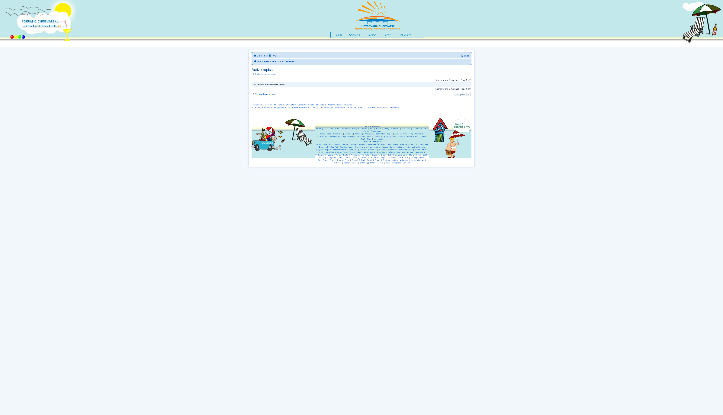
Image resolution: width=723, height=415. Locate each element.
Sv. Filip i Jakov (417, 157)
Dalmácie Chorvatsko (372, 141)
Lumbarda (353, 149)
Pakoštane (369, 152)
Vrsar (426, 128)
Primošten (355, 154)
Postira (330, 154)
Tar (403, 128)
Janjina (377, 147)
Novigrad (356, 128)
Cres (329, 133)
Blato (383, 144)
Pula (372, 128)
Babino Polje (321, 144)
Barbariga (320, 128)
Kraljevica (369, 133)
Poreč (364, 128)
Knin (408, 147)
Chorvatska (291, 104)
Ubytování (354, 35)
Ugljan (395, 160)
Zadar (354, 162)
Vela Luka (404, 160)
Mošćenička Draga (337, 136)
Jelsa (392, 147)
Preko (345, 154)
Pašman (391, 152)
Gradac (343, 147)
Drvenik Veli (423, 144)
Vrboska (338, 162)
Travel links (395, 107)
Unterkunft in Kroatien (262, 107)
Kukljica (319, 149)
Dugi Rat (334, 147)
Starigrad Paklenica (335, 157)
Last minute (404, 35)
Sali (384, 154)
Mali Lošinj (408, 133)
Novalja (351, 136)
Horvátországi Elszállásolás (332, 107)
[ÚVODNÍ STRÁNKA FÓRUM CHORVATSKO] (38, 23)
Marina (382, 149)
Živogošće (396, 162)
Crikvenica (337, 133)
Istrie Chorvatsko (372, 125)
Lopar (389, 133)
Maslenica (392, 149)
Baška (322, 133)
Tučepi (362, 160)
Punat (410, 136)
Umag (409, 128)
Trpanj (378, 160)
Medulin (346, 128)
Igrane (364, 147)
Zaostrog (364, 162)
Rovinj (386, 128)
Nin (322, 152)
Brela (395, 144)
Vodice (347, 162)
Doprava (372, 35)
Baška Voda (334, 144)
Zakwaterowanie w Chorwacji (305, 107)
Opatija (386, 136)
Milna (417, 149)
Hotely (387, 35)
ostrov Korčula (418, 147)
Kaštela (400, 147)
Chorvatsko (258, 104)
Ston (348, 157)
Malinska (419, 133)
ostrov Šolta (344, 160)
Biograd (361, 144)
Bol (389, 144)
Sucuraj (355, 157)
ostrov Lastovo (339, 149)
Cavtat (412, 144)
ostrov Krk (380, 133)
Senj (363, 139)
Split (425, 154)
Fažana (329, 128)
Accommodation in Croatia (340, 104)
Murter (425, 149)
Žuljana (406, 162)
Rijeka (423, 136)
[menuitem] (272, 55)
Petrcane (401, 152)
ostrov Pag (380, 152)
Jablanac (348, 133)
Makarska (372, 149)
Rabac (378, 128)
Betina (345, 144)
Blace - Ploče (373, 144)
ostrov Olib (342, 152)
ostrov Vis (415, 160)
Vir (423, 160)
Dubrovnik (323, 147)
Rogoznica (376, 154)
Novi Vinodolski (364, 136)
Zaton (372, 162)
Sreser (321, 157)
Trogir (369, 160)
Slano (411, 154)
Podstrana (320, 154)
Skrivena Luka (401, 154)
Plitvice (401, 136)
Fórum (338, 35)
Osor (394, 136)
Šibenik (333, 160)
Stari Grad (403, 157)
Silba (390, 154)
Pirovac (410, 152)
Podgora (419, 152)
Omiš (351, 152)
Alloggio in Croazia (282, 107)
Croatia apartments (356, 107)
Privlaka (365, 154)
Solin (418, 154)
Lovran (398, 133)
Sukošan (365, 157)
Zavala (380, 162)
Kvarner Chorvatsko (372, 131)
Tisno (354, 160)
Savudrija (395, 128)
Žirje (388, 162)
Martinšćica (322, 136)
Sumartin (375, 157)
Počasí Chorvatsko (306, 104)
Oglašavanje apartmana (377, 107)
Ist (370, 147)
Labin (337, 128)
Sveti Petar (323, 160)
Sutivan (393, 157)
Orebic (359, 152)
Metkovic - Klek (406, 149)
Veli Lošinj (378, 139)
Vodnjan (418, 128)
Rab (416, 136)
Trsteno (386, 160)
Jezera (385, 147)
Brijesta (403, 144)
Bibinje (353, 144)
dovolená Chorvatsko (274, 104)
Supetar (384, 157)
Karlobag (359, 133)
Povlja (338, 154)
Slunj (369, 139)
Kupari (328, 149)
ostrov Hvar (354, 147)
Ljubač (363, 149)
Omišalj (377, 136)
